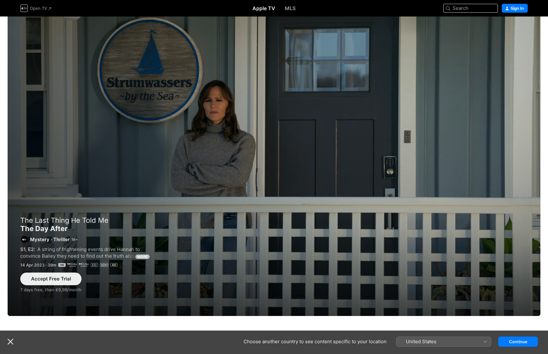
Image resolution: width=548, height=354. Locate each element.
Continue (518, 341)
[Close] (10, 341)
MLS (290, 8)
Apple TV (263, 8)
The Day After (274, 166)
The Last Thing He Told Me (64, 220)
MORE (142, 256)
